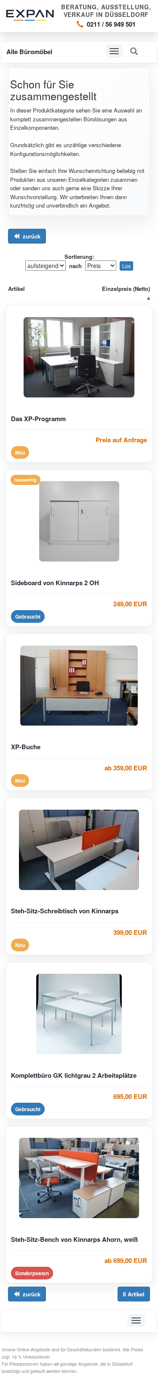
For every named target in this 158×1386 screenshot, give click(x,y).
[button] (134, 51)
